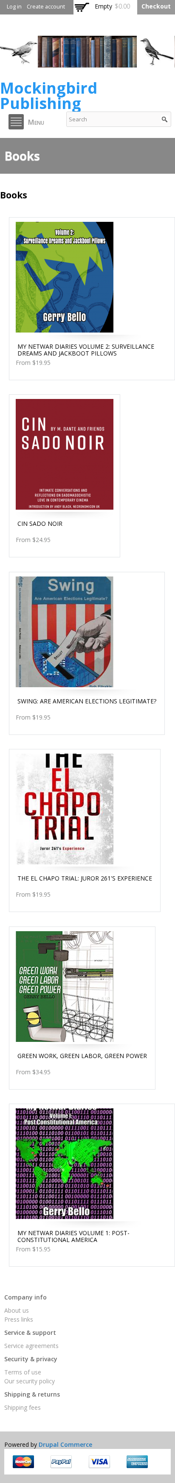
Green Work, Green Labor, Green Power (82, 1056)
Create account (46, 6)
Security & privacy (30, 1359)
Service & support (30, 1332)
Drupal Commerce (65, 1444)
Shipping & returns (32, 1394)
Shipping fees (22, 1407)
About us (16, 1310)
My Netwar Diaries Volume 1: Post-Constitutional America (73, 1236)
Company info (25, 1297)
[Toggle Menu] (16, 121)
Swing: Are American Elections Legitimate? (86, 701)
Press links (18, 1319)
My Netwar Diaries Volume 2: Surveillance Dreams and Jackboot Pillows (85, 349)
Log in (14, 6)
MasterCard (23, 1461)
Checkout (156, 6)
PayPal (61, 1461)
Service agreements (31, 1346)
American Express (137, 1461)
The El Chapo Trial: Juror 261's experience (84, 878)
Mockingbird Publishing (48, 95)
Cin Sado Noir (39, 523)
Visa (99, 1461)
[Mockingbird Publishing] (87, 63)
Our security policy (29, 1381)
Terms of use (22, 1372)
